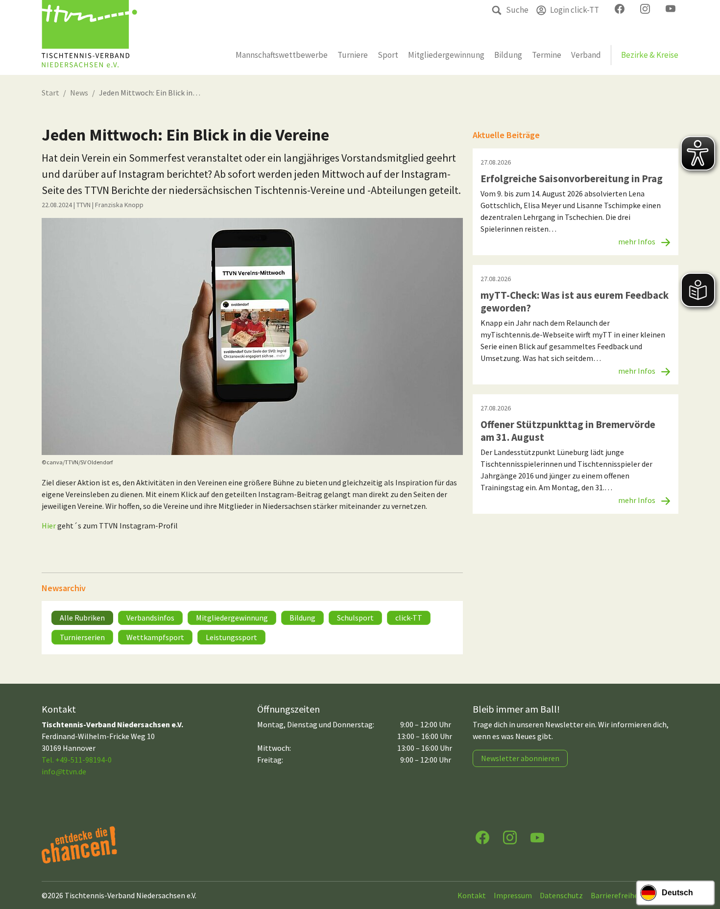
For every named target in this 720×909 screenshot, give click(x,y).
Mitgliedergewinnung (232, 617)
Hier (49, 525)
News (79, 92)
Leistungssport (231, 637)
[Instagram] (510, 836)
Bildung (302, 617)
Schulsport (355, 617)
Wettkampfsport (155, 637)
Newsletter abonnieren (520, 758)
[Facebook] (482, 836)
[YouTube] (537, 836)
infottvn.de (64, 771)
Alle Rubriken (82, 617)
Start (50, 92)
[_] (252, 336)
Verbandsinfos (150, 617)
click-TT (408, 617)
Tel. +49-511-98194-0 (77, 760)
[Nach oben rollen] (703, 863)
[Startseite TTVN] (89, 37)
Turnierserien (82, 637)
